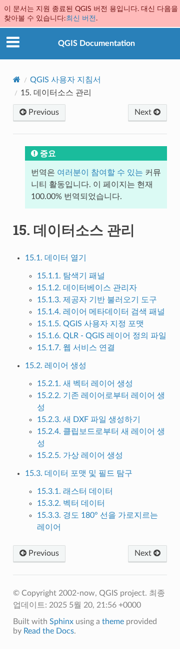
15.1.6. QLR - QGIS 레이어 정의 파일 (101, 336)
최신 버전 (81, 18)
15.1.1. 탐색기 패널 (71, 276)
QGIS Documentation (96, 43)
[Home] (16, 79)
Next (144, 112)
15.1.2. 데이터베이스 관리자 (87, 288)
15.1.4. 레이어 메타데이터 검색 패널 (101, 312)
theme (113, 622)
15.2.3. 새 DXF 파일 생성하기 (88, 420)
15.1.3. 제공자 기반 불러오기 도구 (97, 300)
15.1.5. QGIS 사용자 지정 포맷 (90, 324)
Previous (42, 112)
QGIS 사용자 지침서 (65, 80)
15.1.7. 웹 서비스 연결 (76, 348)
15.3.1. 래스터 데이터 (75, 491)
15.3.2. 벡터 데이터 (71, 503)
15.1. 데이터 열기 (55, 258)
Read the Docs (49, 631)
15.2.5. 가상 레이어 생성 (80, 455)
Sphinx (62, 622)
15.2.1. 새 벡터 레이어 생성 (85, 384)
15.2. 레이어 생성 (55, 366)
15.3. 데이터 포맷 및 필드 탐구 (78, 473)
